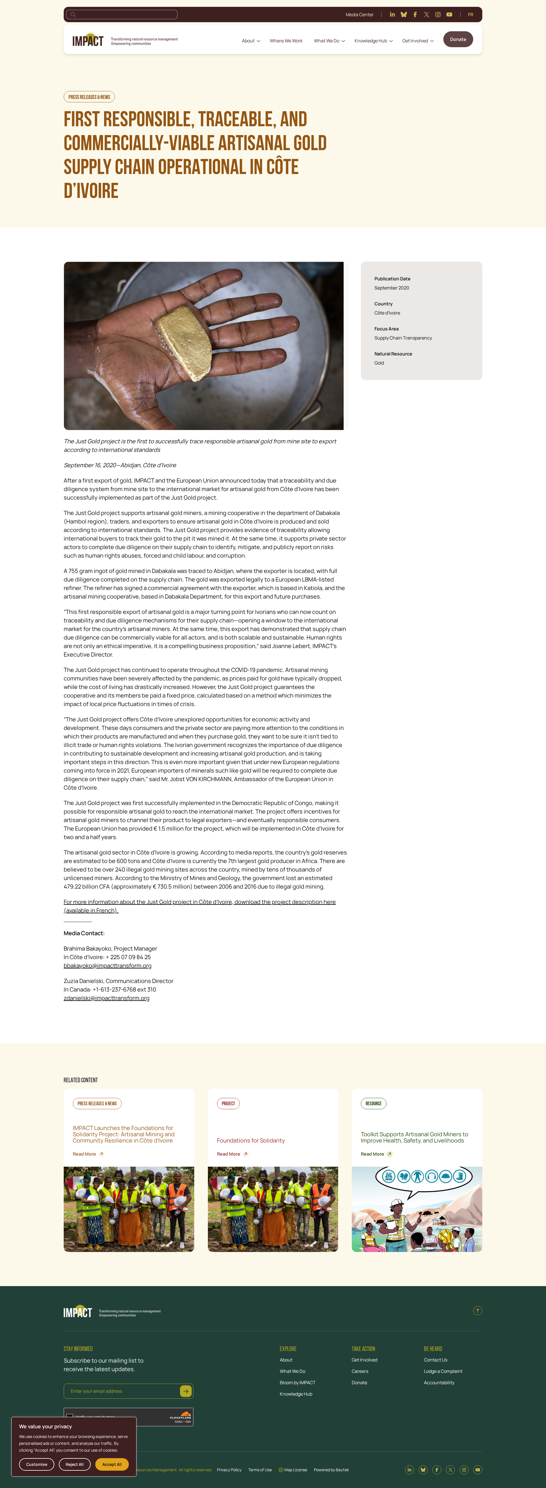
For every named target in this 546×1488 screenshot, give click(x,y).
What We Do (326, 41)
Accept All (112, 1464)
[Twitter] (426, 14)
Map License (295, 1469)
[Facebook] (415, 14)
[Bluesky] (403, 14)
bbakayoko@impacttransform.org (108, 965)
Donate (458, 39)
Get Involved (415, 41)
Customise (36, 1464)
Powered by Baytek (331, 1469)
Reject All (75, 1464)
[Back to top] (477, 1310)
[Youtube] (449, 14)
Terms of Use (260, 1469)
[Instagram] (438, 14)
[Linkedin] (392, 14)
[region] (73, 1447)
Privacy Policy (229, 1469)
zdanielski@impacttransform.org (107, 998)
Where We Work (286, 41)
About (248, 41)
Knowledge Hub (371, 41)
